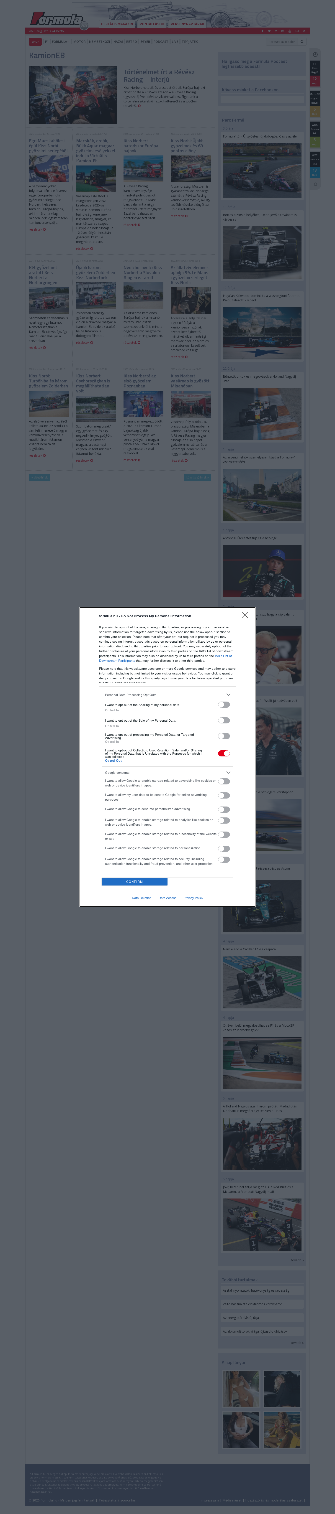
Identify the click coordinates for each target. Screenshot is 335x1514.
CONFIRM (134, 881)
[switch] (224, 705)
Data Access (167, 898)
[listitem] (167, 694)
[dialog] (167, 757)
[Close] (246, 616)
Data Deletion (142, 898)
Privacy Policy (193, 898)
